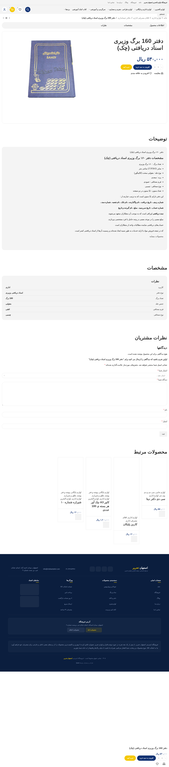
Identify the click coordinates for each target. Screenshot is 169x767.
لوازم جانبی (160, 492)
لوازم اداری (153, 496)
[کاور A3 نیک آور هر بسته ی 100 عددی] (98, 470)
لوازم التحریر (93, 499)
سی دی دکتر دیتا (155, 499)
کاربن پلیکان (130, 524)
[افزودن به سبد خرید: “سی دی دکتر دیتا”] (162, 514)
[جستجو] (28, 9)
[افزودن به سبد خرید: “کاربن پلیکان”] (134, 539)
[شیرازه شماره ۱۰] (70, 470)
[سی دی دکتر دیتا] (154, 470)
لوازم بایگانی (104, 492)
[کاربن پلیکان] (126, 470)
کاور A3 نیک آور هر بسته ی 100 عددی (100, 506)
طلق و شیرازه (98, 496)
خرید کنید (130, 758)
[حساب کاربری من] (4, 9)
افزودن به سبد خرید (142, 67)
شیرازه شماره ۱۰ (71, 502)
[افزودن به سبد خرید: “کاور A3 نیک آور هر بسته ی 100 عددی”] (106, 525)
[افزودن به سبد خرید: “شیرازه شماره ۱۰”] (78, 517)
